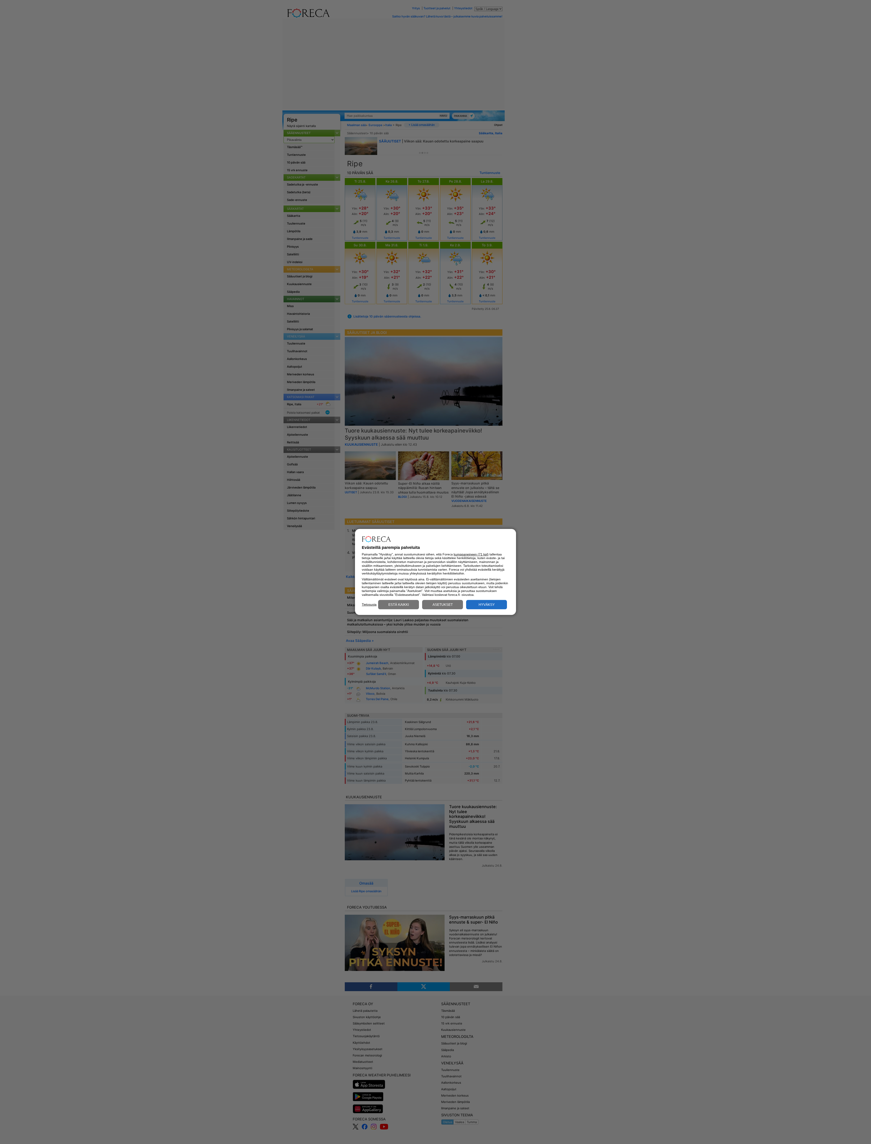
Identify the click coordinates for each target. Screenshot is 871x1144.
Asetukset (443, 605)
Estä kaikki (398, 605)
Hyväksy (487, 605)
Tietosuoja (369, 604)
